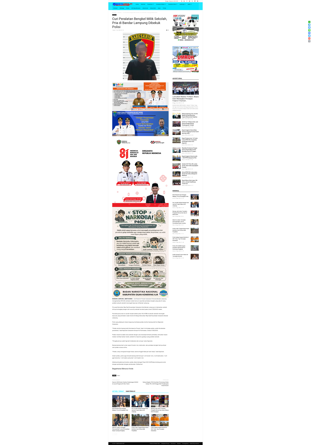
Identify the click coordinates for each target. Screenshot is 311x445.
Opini (159, 8)
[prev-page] (113, 434)
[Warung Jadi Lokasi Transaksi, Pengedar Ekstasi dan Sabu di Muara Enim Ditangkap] (160, 401)
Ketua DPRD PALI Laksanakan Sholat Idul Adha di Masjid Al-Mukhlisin (189, 174)
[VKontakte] (197, 1)
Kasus (118, 375)
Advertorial (145, 8)
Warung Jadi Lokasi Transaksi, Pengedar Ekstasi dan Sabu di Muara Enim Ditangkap (160, 410)
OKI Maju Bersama (135, 8)
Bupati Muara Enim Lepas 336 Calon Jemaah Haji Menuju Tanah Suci (189, 182)
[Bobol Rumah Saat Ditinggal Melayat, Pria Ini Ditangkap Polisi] (121, 401)
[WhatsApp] (309, 22)
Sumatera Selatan (160, 4)
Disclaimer (173, 443)
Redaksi (179, 443)
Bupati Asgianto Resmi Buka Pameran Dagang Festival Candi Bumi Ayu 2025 (190, 131)
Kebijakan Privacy (165, 443)
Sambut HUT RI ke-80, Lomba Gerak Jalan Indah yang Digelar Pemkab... (190, 165)
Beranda (114, 12)
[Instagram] (189, 1)
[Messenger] (309, 27)
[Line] (309, 30)
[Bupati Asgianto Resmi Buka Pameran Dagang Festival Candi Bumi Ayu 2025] (177, 132)
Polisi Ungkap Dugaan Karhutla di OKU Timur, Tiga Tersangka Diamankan (159, 429)
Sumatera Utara (172, 4)
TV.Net (164, 8)
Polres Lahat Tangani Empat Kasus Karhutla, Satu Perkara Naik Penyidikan (140, 429)
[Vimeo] (195, 1)
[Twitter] (192, 1)
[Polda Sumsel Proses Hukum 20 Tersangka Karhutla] (195, 256)
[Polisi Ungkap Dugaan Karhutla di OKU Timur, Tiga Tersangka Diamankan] (160, 420)
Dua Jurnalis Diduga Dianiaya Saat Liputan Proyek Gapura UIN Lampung (140, 410)
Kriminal (115, 8)
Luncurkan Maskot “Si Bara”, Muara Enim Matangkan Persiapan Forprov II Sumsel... (186, 99)
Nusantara (150, 4)
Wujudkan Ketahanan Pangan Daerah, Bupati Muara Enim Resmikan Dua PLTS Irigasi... (189, 149)
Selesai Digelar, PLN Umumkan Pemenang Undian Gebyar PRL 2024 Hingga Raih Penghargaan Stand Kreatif (156, 383)
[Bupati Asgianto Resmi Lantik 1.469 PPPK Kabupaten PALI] (177, 158)
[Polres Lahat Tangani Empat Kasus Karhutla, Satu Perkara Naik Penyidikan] (140, 420)
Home (137, 4)
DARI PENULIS (130, 391)
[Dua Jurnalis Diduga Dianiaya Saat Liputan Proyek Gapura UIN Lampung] (140, 401)
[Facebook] (187, 1)
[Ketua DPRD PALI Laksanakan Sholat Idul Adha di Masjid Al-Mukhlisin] (177, 174)
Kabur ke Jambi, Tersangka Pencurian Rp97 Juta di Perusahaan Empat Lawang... (180, 221)
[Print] (309, 41)
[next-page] (116, 434)
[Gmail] (309, 38)
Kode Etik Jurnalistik (194, 443)
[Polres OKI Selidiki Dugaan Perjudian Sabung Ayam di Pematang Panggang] (195, 248)
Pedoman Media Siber (155, 443)
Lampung (182, 4)
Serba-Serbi (153, 8)
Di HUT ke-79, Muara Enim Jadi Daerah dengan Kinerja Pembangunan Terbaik (190, 123)
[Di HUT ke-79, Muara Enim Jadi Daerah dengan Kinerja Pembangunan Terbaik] (177, 124)
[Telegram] (309, 24)
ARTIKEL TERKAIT (118, 391)
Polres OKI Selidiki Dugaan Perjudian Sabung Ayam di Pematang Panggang (179, 247)
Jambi (189, 4)
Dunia (127, 8)
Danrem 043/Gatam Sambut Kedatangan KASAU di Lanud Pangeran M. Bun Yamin (125, 383)
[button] (182, 1)
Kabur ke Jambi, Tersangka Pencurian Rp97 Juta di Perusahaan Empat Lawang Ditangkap (120, 429)
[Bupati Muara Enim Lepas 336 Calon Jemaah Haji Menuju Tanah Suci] (177, 182)
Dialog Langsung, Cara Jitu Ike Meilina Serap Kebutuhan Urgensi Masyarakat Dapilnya (190, 115)
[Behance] (184, 1)
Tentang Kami (185, 443)
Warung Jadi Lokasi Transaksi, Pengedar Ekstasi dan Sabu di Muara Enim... (180, 213)
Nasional (143, 4)
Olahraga (122, 8)
